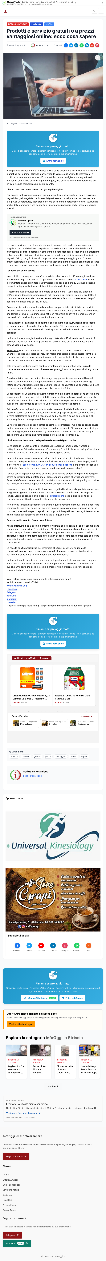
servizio (25, 756)
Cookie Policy (9, 1210)
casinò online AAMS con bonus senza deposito (47, 464)
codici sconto (79, 279)
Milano (49, 24)
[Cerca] (94, 11)
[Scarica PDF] (97, 45)
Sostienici (7, 1194)
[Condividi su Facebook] (66, 45)
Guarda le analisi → (20, 232)
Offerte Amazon (10, 1179)
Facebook (12, 589)
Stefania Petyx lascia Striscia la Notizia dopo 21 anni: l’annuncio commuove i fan (89, 1069)
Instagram (12, 599)
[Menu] (101, 11)
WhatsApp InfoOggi (17, 585)
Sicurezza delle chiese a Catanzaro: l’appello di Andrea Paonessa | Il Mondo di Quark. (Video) (65, 1069)
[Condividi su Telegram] (87, 45)
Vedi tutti (53, 1086)
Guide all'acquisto (11, 1184)
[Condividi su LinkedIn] (76, 45)
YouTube (11, 595)
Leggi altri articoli (32, 775)
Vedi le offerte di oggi (20, 1024)
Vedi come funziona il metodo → (23, 1113)
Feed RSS (7, 1199)
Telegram (11, 592)
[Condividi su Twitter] (71, 45)
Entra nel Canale (55, 160)
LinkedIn (11, 602)
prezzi (48, 756)
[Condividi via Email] (92, 45)
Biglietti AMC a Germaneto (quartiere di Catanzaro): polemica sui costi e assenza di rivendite (16, 1069)
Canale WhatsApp (41, 998)
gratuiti (37, 756)
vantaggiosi (60, 756)
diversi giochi (57, 495)
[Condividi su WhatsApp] (82, 45)
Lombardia (36, 24)
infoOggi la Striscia (17, 24)
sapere (84, 756)
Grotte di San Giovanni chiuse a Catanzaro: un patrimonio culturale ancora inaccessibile (40, 1069)
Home (6, 1174)
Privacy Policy (9, 1205)
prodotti (14, 756)
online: (73, 756)
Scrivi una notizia (11, 1189)
